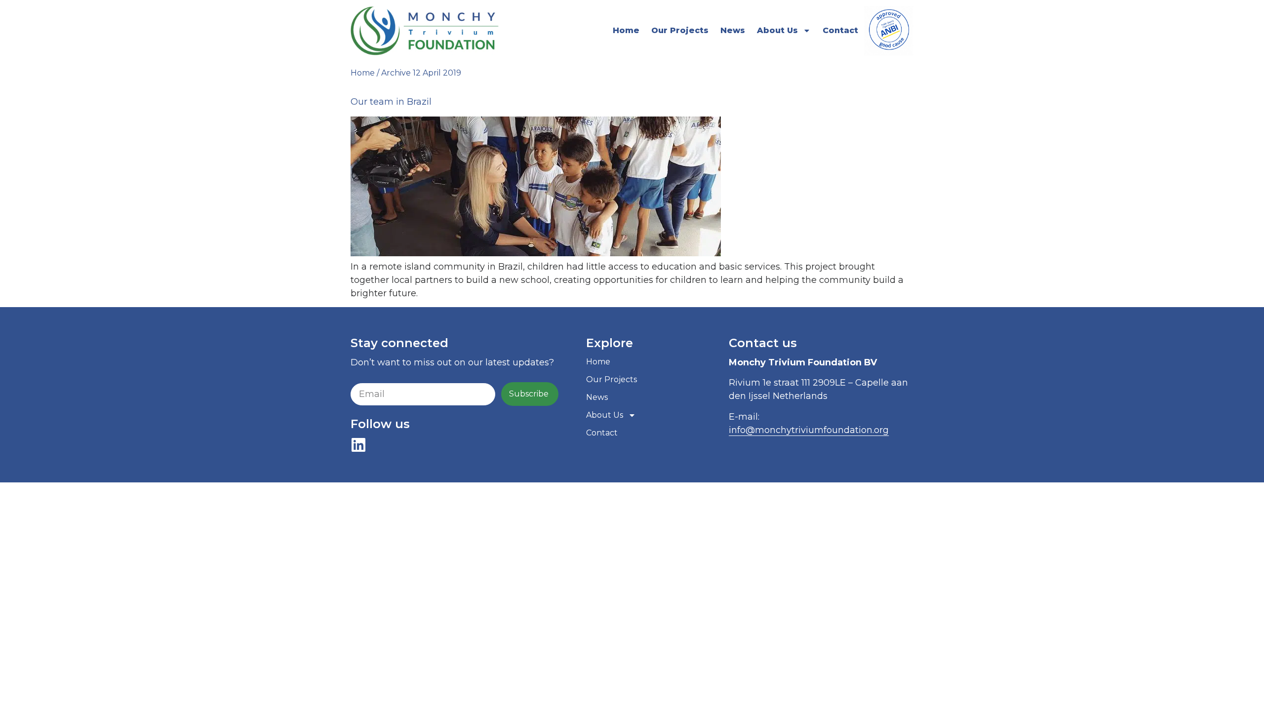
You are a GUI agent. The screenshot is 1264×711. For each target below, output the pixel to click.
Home (626, 30)
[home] (425, 30)
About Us (777, 30)
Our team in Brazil (391, 101)
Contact (840, 30)
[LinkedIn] (358, 445)
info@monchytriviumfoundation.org (809, 430)
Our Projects (680, 30)
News (732, 30)
